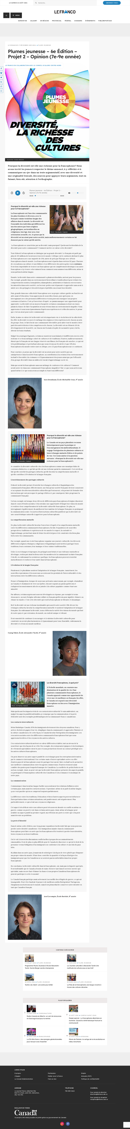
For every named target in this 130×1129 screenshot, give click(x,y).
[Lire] (17, 193)
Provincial (56, 21)
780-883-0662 (70, 1091)
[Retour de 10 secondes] (12, 193)
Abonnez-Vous (112, 3)
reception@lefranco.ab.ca (99, 1099)
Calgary (33, 21)
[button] (16, 15)
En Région (44, 21)
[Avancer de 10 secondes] (23, 193)
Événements (90, 21)
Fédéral (68, 21)
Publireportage (105, 21)
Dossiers (78, 21)
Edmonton (22, 21)
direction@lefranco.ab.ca (98, 1094)
